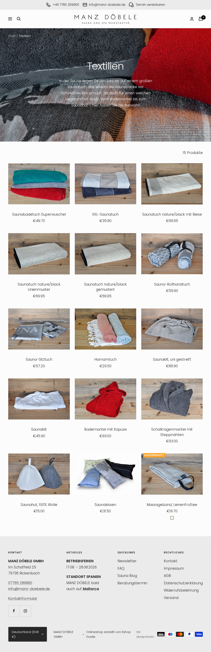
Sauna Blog (127, 575)
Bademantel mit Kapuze (105, 429)
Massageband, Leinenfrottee (172, 504)
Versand (171, 597)
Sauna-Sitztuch (39, 359)
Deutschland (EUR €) (25, 634)
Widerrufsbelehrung (181, 590)
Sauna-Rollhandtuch (172, 284)
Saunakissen (105, 504)
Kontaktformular (22, 598)
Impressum (174, 568)
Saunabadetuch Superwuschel (39, 214)
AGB (167, 575)
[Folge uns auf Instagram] (25, 611)
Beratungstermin (132, 583)
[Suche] (19, 19)
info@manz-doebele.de (29, 588)
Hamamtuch (105, 359)
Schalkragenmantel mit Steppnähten (172, 432)
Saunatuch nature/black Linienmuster (39, 287)
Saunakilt (39, 429)
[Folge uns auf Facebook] (14, 611)
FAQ (120, 568)
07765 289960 (20, 582)
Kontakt (170, 561)
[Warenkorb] (201, 19)
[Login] (192, 19)
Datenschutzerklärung (183, 583)
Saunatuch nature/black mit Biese (172, 214)
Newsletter (127, 561)
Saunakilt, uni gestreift (172, 359)
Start (12, 36)
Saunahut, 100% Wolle (39, 504)
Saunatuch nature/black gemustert (105, 287)
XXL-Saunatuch (105, 214)
